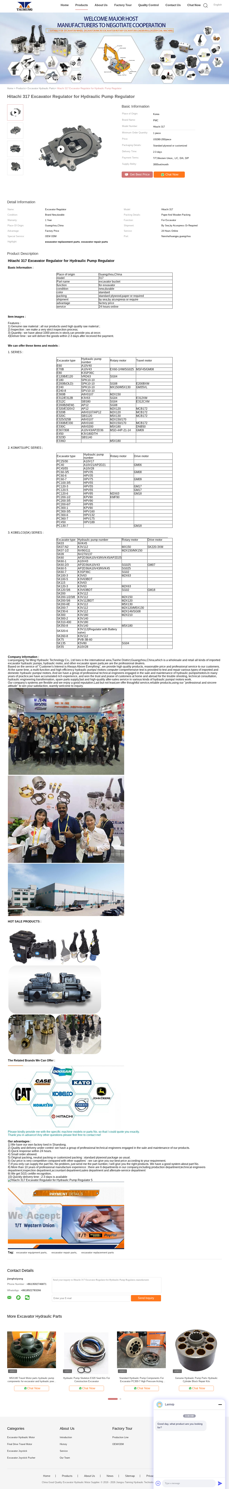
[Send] (220, 1483)
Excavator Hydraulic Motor (21, 1437)
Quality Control (148, 5)
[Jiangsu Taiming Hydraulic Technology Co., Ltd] (24, 6)
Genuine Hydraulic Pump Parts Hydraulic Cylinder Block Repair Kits (196, 1380)
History (63, 1444)
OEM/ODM (118, 1444)
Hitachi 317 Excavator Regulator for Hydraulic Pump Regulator (89, 88)
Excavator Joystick (17, 1451)
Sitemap (130, 1476)
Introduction (66, 1437)
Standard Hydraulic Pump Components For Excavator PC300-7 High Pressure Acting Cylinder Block (141, 1380)
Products (81, 5)
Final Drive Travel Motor (19, 1444)
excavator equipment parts (31, 1252)
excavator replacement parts (97, 1252)
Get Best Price (139, 174)
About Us (101, 5)
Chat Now (194, 5)
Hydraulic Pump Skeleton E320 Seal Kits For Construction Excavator (86, 1380)
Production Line (120, 1437)
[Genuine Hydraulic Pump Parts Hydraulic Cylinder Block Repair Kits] (196, 1349)
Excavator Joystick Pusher (21, 1457)
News (110, 1476)
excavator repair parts (64, 1252)
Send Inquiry (146, 1298)
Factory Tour (123, 5)
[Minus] (220, 1404)
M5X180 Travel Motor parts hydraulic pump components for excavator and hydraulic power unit (32, 1380)
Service (64, 1451)
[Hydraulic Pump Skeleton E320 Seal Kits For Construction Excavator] (86, 1349)
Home (65, 5)
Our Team (65, 1457)
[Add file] (158, 1483)
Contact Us (173, 5)
